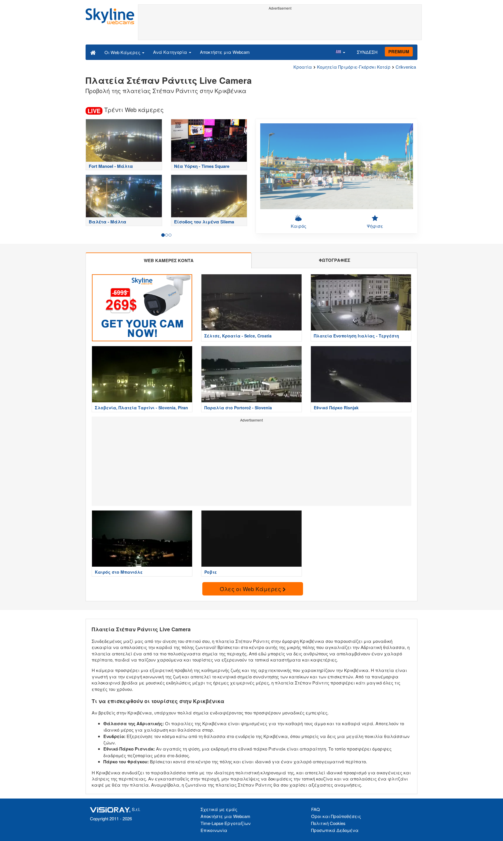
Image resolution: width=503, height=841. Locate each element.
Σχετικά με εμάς (219, 809)
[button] (340, 52)
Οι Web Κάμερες (123, 52)
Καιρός (298, 226)
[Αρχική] (93, 52)
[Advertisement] (279, 25)
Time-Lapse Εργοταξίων (226, 823)
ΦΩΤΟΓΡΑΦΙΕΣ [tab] (334, 260)
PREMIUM (398, 51)
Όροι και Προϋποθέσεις (336, 816)
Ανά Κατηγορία (170, 52)
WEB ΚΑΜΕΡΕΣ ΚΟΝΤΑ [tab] (169, 260)
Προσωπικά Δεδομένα (335, 830)
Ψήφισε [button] (375, 226)
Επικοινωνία (214, 830)
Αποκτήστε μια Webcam (225, 52)
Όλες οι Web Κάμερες (251, 589)
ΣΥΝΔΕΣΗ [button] (367, 52)
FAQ (315, 809)
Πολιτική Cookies (328, 823)
